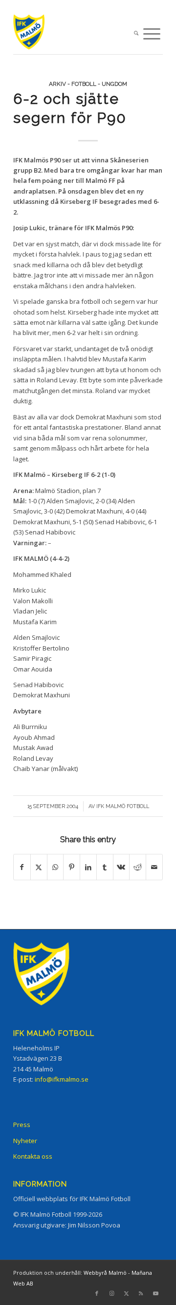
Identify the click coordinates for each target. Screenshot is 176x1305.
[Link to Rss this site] (140, 1293)
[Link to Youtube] (155, 1293)
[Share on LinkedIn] (88, 867)
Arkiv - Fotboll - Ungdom (88, 83)
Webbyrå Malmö (105, 1272)
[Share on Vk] (121, 867)
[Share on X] (39, 867)
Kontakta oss (32, 1156)
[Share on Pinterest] (72, 867)
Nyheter (25, 1140)
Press (21, 1124)
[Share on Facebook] (22, 867)
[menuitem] (136, 34)
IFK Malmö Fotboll (122, 806)
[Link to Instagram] (111, 1293)
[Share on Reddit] (138, 867)
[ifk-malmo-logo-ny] (73, 34)
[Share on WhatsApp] (55, 867)
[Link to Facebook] (96, 1293)
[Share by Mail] (154, 867)
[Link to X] (126, 1293)
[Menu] (152, 34)
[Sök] (136, 34)
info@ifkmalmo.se (61, 1079)
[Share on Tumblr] (105, 867)
